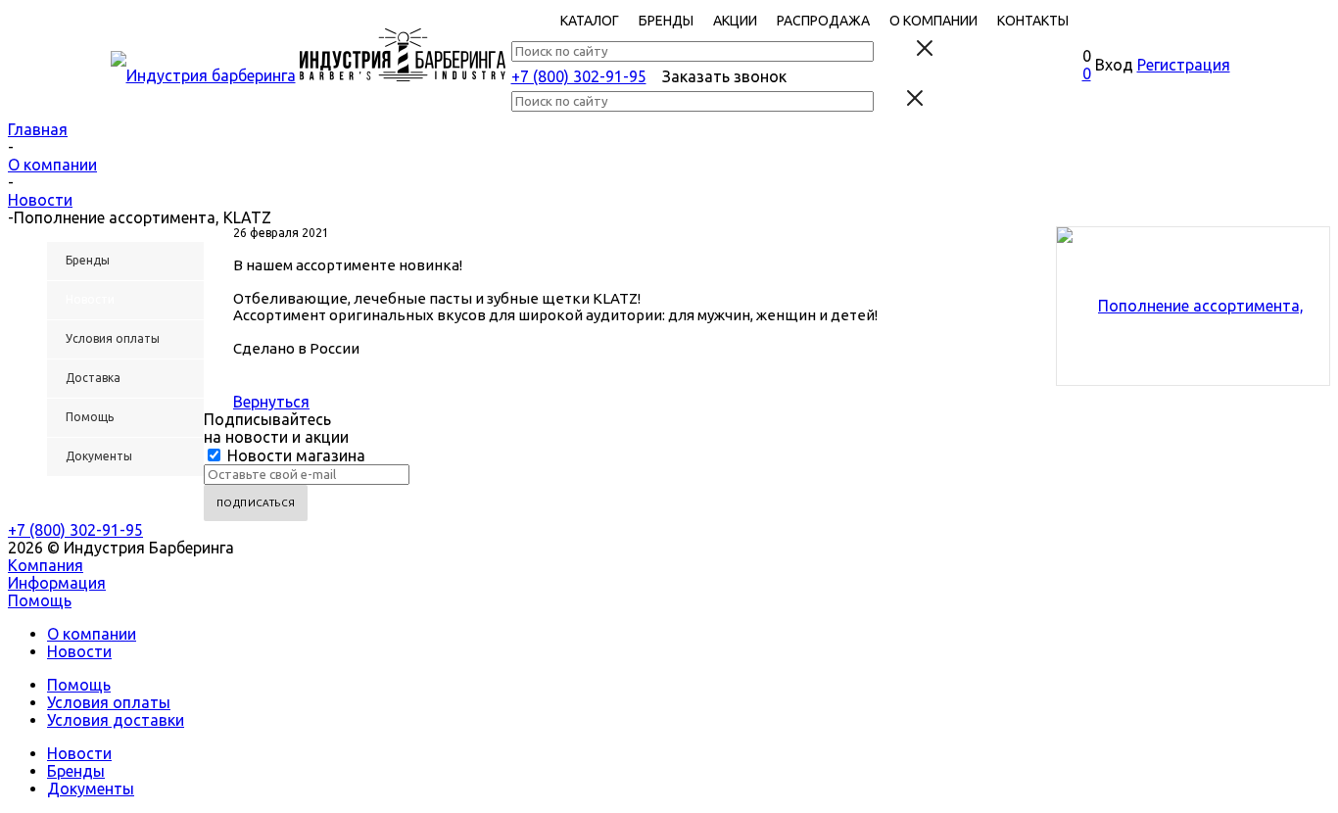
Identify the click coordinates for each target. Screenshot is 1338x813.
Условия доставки (115, 720)
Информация (57, 583)
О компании (91, 634)
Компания (45, 565)
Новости (79, 651)
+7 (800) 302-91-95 (578, 76)
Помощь (40, 600)
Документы (90, 788)
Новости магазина (294, 455)
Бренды (76, 771)
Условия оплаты (108, 702)
